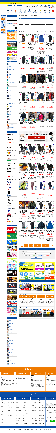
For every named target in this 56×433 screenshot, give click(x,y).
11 (48, 245)
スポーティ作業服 (34, 410)
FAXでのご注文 (49, 414)
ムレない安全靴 (41, 405)
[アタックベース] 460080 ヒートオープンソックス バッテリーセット (50, 154)
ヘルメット (44, 12)
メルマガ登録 (24, 429)
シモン (24, 420)
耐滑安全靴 (40, 400)
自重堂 (17, 400)
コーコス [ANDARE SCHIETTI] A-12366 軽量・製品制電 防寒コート (23, 122)
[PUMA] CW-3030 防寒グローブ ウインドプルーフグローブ (32, 173)
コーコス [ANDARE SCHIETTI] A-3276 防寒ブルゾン (41, 102)
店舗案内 (28, 429)
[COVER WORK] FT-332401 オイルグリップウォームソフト (41, 191)
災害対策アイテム (41, 410)
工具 (49, 12)
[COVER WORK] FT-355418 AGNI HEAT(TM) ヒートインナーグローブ (50, 44)
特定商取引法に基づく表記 (34, 429)
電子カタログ (31, 3)
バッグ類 (9, 412)
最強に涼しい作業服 (41, 412)
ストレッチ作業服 (34, 407)
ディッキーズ (18, 412)
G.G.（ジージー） (18, 418)
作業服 (8, 12)
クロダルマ (17, 413)
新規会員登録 (19, 429)
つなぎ (12, 12)
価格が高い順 (52, 31)
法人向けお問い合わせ (52, 3)
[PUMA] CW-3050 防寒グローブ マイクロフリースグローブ (32, 154)
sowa (17, 415)
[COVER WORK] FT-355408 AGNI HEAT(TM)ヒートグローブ (41, 211)
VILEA (24, 407)
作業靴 (2, 422)
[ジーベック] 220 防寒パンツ (50, 64)
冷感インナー (40, 413)
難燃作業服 (33, 405)
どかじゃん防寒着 (41, 420)
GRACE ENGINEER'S (26, 402)
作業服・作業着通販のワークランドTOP (24, 15)
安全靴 (40, 12)
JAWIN (17, 402)
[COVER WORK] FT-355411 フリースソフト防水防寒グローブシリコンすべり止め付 (50, 84)
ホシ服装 (17, 420)
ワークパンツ (33, 415)
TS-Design (17, 407)
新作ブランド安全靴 (34, 423)
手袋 (8, 405)
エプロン (2, 416)
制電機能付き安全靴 (41, 402)
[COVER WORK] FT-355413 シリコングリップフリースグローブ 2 (23, 65)
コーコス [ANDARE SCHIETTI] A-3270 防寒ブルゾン (50, 102)
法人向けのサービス (50, 412)
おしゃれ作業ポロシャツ (35, 413)
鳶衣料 (16, 12)
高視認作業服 (33, 412)
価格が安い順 (46, 31)
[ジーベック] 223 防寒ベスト (23, 83)
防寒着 (25, 12)
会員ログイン (10, 429)
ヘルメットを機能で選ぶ (42, 407)
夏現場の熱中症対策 (41, 415)
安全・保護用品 (10, 415)
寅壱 (17, 423)
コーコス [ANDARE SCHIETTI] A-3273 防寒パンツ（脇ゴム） (32, 102)
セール (53, 12)
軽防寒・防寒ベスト (41, 418)
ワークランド (25, 423)
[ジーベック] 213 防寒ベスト (41, 83)
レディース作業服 (34, 418)
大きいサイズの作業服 (34, 420)
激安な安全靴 (33, 425)
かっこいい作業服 (34, 402)
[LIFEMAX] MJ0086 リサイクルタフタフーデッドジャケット (50, 231)
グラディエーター (18, 410)
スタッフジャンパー (3, 409)
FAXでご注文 (37, 3)
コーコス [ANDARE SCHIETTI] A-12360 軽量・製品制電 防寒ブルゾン (32, 122)
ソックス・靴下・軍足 (11, 402)
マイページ (15, 429)
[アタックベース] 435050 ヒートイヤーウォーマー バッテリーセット (23, 173)
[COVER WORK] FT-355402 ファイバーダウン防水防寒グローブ (23, 231)
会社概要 (40, 429)
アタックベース (18, 425)
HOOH (24, 405)
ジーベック (24, 400)
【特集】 (32, 15)
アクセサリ (9, 410)
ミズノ (24, 415)
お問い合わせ (28, 6)
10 (45, 245)
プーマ (24, 418)
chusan (24, 412)
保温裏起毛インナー (41, 423)
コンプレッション (35, 12)
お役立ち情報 (33, 6)
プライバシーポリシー (45, 429)
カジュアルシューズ (10, 400)
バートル (17, 405)
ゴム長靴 (2, 419)
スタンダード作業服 (34, 400)
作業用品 (9, 413)
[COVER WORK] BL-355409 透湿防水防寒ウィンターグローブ (32, 231)
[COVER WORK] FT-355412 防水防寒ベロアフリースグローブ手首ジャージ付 (32, 65)
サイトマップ (50, 429)
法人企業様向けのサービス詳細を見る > (39, 140)
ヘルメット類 (10, 407)
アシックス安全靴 (25, 413)
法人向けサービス (43, 3)
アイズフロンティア (26, 410)
